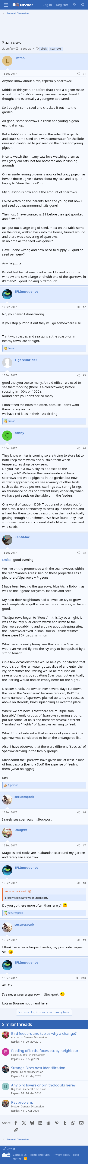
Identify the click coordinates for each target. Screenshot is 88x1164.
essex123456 (19, 1055)
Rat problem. (22, 1102)
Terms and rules (39, 1155)
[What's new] (74, 5)
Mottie (15, 1106)
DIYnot (10, 1149)
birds (44, 48)
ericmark (16, 1037)
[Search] (83, 5)
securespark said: (16, 891)
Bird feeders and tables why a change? (43, 1033)
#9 (84, 940)
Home (17, 1158)
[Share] (78, 73)
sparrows (56, 48)
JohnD (14, 1072)
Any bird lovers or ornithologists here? (43, 1085)
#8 (84, 883)
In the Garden (37, 1055)
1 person (13, 785)
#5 (84, 552)
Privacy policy (61, 1155)
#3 (84, 375)
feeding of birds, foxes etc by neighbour (44, 1050)
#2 (84, 307)
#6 (84, 812)
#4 (84, 448)
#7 (84, 845)
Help (76, 1155)
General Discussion (35, 1037)
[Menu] (6, 5)
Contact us (19, 1155)
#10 (83, 978)
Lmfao (10, 48)
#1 (84, 73)
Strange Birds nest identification (38, 1067)
